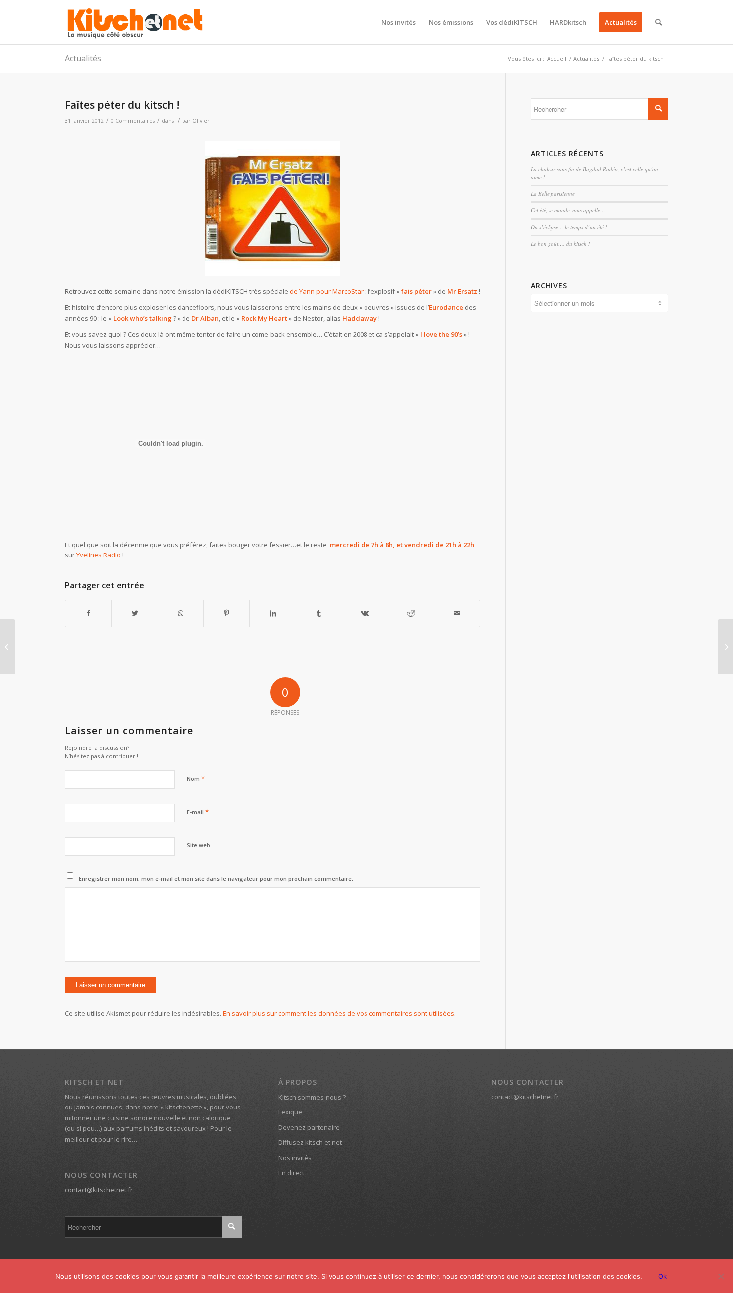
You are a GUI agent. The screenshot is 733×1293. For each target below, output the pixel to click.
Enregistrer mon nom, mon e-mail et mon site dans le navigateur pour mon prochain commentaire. (216, 878)
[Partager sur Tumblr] (319, 613)
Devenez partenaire (309, 1127)
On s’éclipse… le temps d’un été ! (569, 227)
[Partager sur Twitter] (134, 613)
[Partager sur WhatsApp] (180, 613)
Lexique (290, 1112)
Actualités (83, 58)
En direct (291, 1172)
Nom (196, 778)
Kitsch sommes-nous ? (312, 1097)
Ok (662, 1276)
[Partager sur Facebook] (88, 613)
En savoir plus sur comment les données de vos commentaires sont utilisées (338, 1013)
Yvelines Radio (98, 555)
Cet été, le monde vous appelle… (568, 210)
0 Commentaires (133, 120)
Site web (198, 845)
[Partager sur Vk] (364, 613)
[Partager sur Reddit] (411, 613)
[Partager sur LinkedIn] (272, 613)
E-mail (198, 811)
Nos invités (295, 1157)
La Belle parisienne (553, 193)
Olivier (201, 120)
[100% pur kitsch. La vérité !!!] (7, 646)
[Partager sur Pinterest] (226, 613)
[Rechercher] (658, 22)
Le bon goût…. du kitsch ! (560, 243)
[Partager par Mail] (457, 613)
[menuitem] (398, 22)
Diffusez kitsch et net (310, 1142)
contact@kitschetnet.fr (99, 1189)
